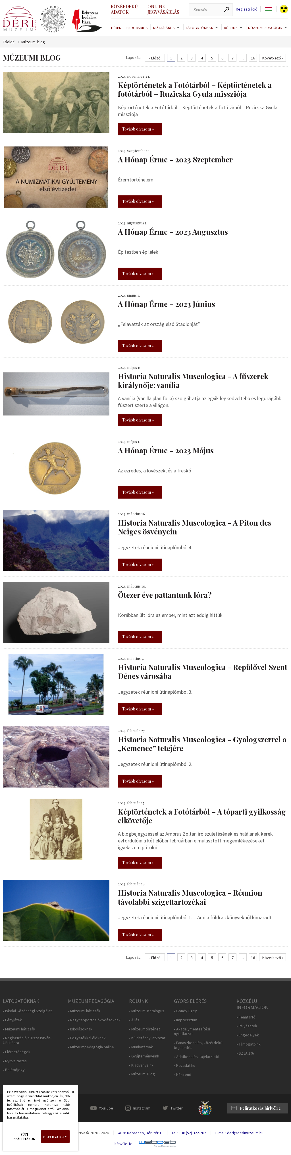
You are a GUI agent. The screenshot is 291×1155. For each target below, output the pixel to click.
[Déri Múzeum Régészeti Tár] (53, 19)
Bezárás (70, 1093)
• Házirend (182, 1074)
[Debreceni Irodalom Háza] (86, 20)
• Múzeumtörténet (144, 1029)
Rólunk (231, 27)
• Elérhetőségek (16, 1051)
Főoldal (9, 42)
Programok (137, 27)
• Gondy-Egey (185, 1011)
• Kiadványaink (141, 1065)
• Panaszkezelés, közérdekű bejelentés (198, 1045)
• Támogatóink (248, 1044)
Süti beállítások (24, 1136)
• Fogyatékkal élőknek (87, 1038)
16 (253, 58)
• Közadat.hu (184, 1065)
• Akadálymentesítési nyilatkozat (192, 1031)
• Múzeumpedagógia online (91, 1047)
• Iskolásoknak (80, 1029)
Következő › (272, 58)
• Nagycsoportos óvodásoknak (94, 1020)
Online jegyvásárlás (163, 9)
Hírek (116, 27)
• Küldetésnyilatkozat (147, 1038)
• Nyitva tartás (15, 1061)
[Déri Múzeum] (19, 19)
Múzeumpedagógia (265, 27)
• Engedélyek (247, 1035)
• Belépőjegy (14, 1069)
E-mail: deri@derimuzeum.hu (239, 1132)
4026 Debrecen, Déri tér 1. (140, 1132)
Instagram (141, 1108)
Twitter (177, 1108)
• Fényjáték (12, 1020)
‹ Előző (155, 58)
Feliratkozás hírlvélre (260, 1108)
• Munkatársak (141, 1047)
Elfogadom (55, 1136)
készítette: (124, 1143)
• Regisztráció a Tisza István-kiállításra (27, 1040)
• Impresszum (185, 1020)
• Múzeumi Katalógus (146, 1011)
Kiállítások (164, 27)
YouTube (106, 1108)
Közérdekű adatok (124, 9)
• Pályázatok (246, 1026)
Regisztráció (246, 9)
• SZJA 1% (245, 1053)
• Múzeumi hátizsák (19, 1029)
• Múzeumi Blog (142, 1074)
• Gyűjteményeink (144, 1056)
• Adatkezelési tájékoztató (196, 1056)
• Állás (134, 1020)
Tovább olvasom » (138, 129)
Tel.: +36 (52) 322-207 (189, 1132)
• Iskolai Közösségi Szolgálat (27, 1011)
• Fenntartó (245, 1017)
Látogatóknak (199, 27)
